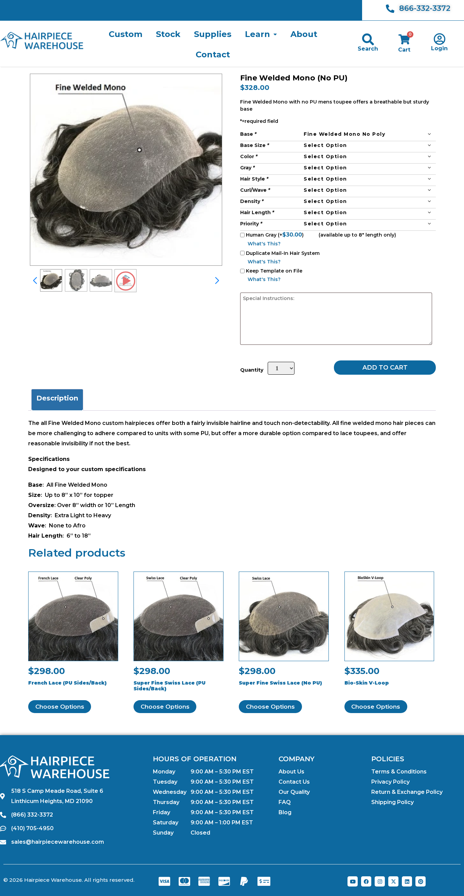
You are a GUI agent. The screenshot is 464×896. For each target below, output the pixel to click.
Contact (213, 54)
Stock (168, 34)
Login (439, 48)
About (303, 34)
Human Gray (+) (275, 234)
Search (368, 48)
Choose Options (59, 706)
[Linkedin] (407, 881)
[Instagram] (380, 881)
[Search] (368, 39)
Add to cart (385, 367)
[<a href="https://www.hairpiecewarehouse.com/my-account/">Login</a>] (439, 39)
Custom (125, 34)
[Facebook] (366, 881)
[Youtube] (352, 881)
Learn (257, 34)
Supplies (212, 34)
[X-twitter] (393, 881)
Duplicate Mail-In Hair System (283, 253)
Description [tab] (57, 398)
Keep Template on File (274, 271)
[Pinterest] (420, 881)
